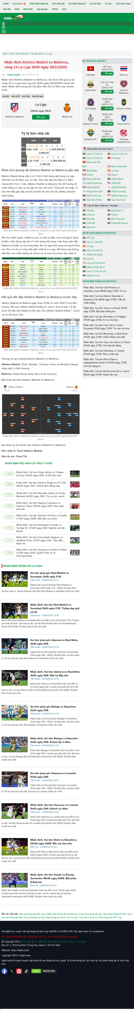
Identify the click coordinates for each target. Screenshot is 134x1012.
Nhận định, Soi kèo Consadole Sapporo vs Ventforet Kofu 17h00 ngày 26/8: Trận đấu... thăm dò (40, 540)
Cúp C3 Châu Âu (94, 158)
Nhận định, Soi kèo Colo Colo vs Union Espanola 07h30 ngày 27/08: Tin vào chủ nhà (106, 327)
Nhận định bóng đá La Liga (22, 565)
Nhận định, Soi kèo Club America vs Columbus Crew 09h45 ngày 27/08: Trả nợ (105, 289)
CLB (64, 9)
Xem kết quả (37, 96)
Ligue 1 (114, 175)
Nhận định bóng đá (39, 3)
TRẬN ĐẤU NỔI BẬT (96, 61)
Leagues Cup (92, 275)
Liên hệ (37, 941)
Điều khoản (48, 941)
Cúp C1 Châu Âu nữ (96, 271)
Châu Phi (90, 223)
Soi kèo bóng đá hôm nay (14, 917)
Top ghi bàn (42, 9)
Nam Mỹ (90, 219)
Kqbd (6, 3)
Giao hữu (90, 227)
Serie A (89, 175)
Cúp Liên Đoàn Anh (95, 263)
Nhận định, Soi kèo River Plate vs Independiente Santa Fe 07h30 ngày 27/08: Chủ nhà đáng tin (105, 362)
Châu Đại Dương (119, 223)
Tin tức (108, 3)
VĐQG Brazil (117, 179)
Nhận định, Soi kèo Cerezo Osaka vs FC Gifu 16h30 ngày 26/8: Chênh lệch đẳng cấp (41, 484)
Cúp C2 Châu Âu (119, 154)
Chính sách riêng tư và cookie (71, 941)
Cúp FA (89, 259)
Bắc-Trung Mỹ (117, 219)
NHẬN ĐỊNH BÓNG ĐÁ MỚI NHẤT (99, 281)
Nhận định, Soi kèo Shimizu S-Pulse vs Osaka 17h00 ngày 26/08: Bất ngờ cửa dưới (41, 517)
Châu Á (114, 215)
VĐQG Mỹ (116, 183)
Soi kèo (5, 96)
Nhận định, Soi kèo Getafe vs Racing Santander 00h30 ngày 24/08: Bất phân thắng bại (53, 878)
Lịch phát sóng (123, 3)
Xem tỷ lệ (15, 96)
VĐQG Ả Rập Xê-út (95, 267)
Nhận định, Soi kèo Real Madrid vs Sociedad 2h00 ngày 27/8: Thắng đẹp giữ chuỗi (54, 608)
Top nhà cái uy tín (88, 917)
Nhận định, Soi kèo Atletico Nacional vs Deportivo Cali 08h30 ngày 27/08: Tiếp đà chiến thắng (104, 299)
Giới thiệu (26, 941)
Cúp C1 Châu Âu (94, 154)
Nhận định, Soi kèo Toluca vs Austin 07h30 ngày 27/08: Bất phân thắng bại (105, 310)
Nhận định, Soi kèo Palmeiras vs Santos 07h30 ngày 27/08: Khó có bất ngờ (104, 352)
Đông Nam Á (117, 210)
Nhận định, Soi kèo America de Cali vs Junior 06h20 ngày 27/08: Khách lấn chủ (106, 373)
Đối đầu (7, 9)
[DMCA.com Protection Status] (44, 971)
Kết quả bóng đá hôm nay (32, 914)
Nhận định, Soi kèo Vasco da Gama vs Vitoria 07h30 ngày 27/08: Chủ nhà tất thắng (107, 344)
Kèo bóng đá (58, 3)
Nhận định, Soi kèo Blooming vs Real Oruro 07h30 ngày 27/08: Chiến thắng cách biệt (106, 335)
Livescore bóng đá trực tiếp (93, 914)
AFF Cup (90, 238)
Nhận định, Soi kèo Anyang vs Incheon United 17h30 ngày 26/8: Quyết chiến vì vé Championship (41, 552)
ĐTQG (55, 9)
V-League (115, 158)
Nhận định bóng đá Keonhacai (62, 914)
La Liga (114, 170)
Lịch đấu (26, 96)
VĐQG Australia (118, 191)
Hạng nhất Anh (93, 179)
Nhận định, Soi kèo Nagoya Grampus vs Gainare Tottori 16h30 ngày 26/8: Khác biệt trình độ (40, 506)
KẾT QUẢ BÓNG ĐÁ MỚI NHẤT (100, 233)
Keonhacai (34, 917)
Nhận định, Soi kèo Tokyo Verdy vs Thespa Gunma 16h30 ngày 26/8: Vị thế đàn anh (40, 474)
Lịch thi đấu (95, 3)
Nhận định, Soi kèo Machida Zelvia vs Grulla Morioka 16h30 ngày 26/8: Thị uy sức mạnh (40, 495)
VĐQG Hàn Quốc (94, 191)
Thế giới (90, 210)
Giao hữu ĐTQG (94, 200)
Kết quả (40, 117)
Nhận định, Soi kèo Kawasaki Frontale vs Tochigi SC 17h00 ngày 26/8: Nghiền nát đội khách (40, 527)
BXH (17, 9)
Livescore (18, 3)
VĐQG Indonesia (119, 196)
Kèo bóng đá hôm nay (120, 914)
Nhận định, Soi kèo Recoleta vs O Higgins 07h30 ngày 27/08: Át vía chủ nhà (105, 318)
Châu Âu (90, 215)
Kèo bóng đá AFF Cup (110, 917)
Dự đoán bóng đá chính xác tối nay (59, 917)
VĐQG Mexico (93, 187)
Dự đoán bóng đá (77, 3)
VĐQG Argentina (94, 183)
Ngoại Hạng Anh (119, 166)
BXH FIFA (28, 9)
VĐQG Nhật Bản (119, 187)
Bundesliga (91, 170)
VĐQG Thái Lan (93, 196)
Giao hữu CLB (118, 200)
